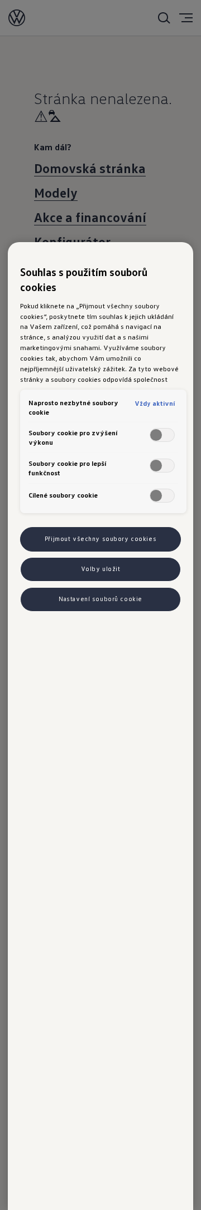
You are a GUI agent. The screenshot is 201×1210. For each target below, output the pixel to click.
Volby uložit (101, 569)
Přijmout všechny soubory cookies (100, 539)
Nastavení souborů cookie (100, 599)
